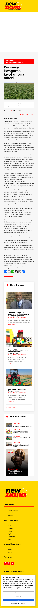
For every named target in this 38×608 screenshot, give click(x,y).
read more (11, 324)
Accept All (18, 600)
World (10, 552)
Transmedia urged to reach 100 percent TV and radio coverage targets (21, 445)
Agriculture (22, 393)
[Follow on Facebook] (5, 563)
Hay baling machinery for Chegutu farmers (17, 390)
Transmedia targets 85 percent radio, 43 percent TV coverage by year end (18, 314)
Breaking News (13, 510)
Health (10, 531)
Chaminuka (10, 60)
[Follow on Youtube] (12, 563)
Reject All (18, 596)
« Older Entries (10, 407)
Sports (10, 539)
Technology (11, 536)
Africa (10, 549)
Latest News (12, 513)
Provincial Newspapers (14, 62)
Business (11, 526)
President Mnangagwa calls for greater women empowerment (18, 351)
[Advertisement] (19, 32)
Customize (18, 592)
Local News (22, 317)
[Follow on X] (8, 563)
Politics (10, 528)
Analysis (10, 515)
